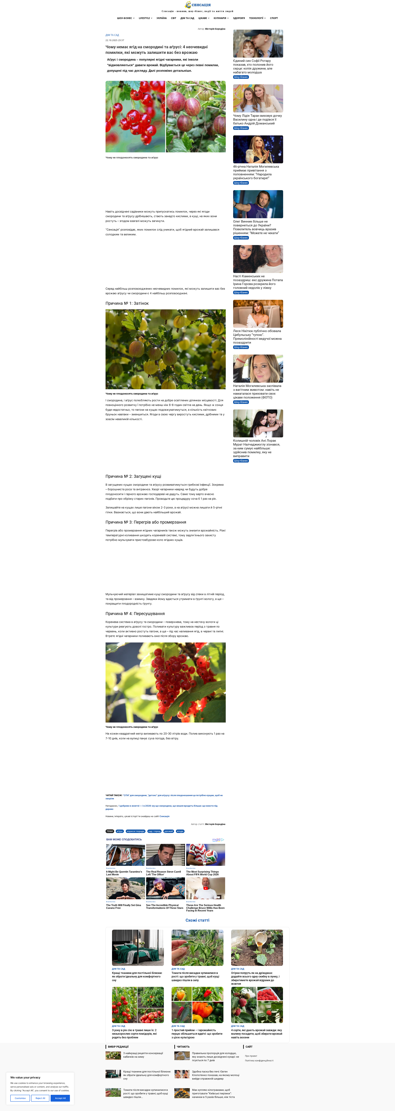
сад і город (154, 831)
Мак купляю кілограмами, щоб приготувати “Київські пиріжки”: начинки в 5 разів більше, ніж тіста (213, 1093)
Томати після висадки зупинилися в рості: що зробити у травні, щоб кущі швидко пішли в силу (195, 976)
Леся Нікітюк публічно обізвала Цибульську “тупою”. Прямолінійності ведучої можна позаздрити (257, 336)
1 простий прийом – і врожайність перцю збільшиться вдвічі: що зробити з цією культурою (197, 1033)
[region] (40, 1088)
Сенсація (164, 816)
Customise (20, 1098)
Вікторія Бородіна (215, 28)
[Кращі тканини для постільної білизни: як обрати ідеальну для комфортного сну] (138, 948)
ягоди (180, 831)
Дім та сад (112, 35)
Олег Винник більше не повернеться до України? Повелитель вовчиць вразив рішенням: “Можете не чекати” (256, 227)
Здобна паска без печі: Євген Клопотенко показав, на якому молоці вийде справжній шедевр (215, 1075)
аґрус (120, 831)
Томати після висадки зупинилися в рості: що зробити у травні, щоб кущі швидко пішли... (145, 1093)
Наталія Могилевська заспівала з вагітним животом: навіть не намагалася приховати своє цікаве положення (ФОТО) (257, 391)
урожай (168, 831)
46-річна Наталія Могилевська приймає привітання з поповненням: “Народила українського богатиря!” (256, 172)
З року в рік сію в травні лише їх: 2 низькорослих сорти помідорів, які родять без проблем (134, 1033)
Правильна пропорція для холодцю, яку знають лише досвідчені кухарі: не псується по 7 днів (215, 1057)
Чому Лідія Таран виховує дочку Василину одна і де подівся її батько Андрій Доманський (257, 119)
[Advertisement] (166, 184)
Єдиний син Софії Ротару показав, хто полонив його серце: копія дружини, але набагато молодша (253, 66)
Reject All (40, 1098)
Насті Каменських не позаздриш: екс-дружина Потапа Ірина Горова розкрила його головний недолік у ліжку (258, 282)
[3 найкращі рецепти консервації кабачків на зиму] (113, 1055)
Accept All (60, 1098)
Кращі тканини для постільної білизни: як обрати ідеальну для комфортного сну (137, 976)
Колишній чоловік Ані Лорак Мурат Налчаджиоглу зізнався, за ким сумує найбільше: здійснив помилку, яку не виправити (256, 448)
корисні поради (135, 831)
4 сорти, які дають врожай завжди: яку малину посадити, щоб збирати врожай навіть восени (256, 1033)
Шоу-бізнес (241, 77)
